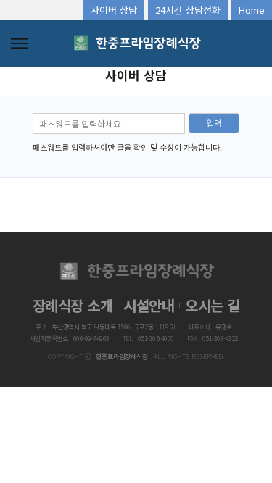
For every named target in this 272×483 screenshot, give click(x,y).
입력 (214, 123)
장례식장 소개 (73, 305)
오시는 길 (212, 305)
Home (252, 10)
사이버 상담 (114, 10)
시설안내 (148, 305)
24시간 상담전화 (188, 10)
